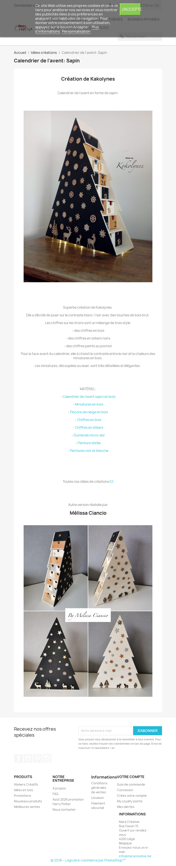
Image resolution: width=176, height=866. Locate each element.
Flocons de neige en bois (89, 412)
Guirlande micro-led (89, 435)
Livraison (97, 798)
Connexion (125, 790)
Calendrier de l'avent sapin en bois (89, 396)
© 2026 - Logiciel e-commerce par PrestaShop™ (88, 860)
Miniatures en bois (89, 404)
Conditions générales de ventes (99, 787)
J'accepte (131, 9)
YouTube (28, 758)
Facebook (18, 758)
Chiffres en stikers (89, 427)
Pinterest (37, 758)
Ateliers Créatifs (26, 784)
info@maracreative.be (135, 856)
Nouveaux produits (28, 801)
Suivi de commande (131, 784)
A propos (59, 788)
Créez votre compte (132, 796)
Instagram (47, 758)
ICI (111, 481)
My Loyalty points (130, 801)
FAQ (55, 794)
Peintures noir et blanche (89, 450)
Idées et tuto (23, 790)
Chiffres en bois (89, 420)
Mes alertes (125, 807)
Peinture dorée (89, 443)
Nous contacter (64, 809)
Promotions (22, 796)
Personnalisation (76, 31)
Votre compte (130, 776)
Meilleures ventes (27, 807)
